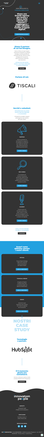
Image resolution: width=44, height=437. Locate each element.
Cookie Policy (29, 433)
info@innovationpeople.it (22, 409)
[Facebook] (22, 426)
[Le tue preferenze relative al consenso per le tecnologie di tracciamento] (42, 435)
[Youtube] (25, 426)
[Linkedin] (19, 426)
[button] (39, 3)
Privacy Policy (21, 433)
